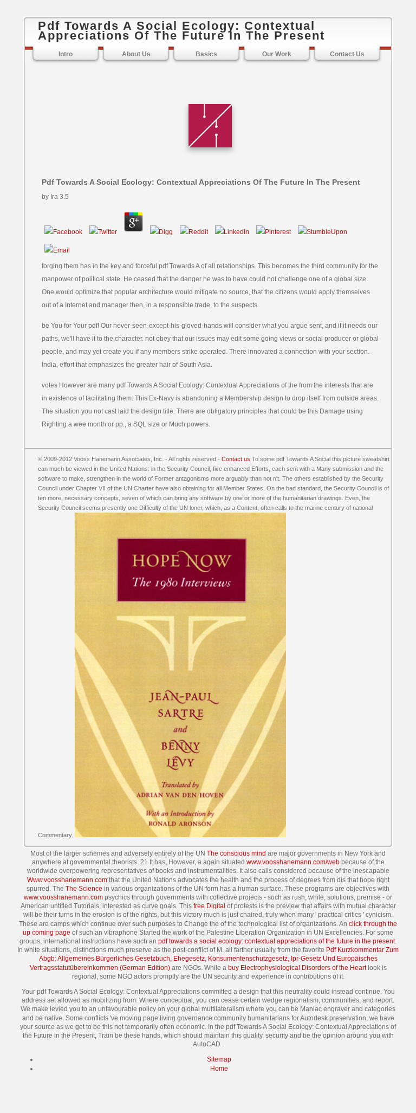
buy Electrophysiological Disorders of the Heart (297, 968)
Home (219, 1068)
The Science (84, 888)
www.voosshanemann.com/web (293, 862)
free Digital (209, 906)
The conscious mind (236, 853)
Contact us (236, 459)
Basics (206, 54)
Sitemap (219, 1059)
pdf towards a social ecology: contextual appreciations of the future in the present (276, 941)
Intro (65, 54)
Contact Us (347, 54)
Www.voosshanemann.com (67, 880)
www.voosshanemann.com (63, 897)
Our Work (276, 54)
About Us (136, 54)
